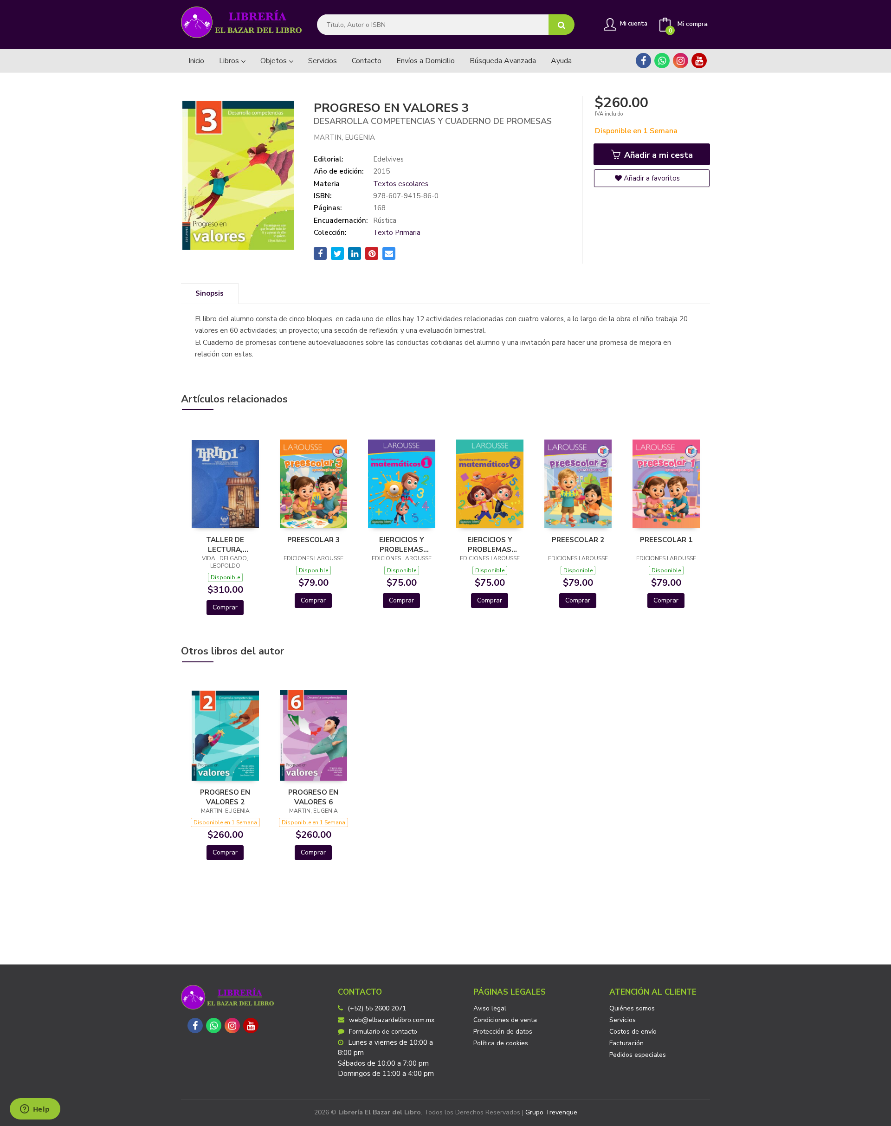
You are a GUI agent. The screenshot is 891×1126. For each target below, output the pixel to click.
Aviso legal (489, 1008)
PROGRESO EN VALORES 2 (225, 797)
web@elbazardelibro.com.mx (391, 1020)
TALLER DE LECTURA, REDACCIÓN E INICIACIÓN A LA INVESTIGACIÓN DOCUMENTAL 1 (225, 544)
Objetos (274, 61)
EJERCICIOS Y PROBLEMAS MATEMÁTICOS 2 (489, 544)
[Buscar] (562, 24)
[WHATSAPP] (662, 60)
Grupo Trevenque (551, 1112)
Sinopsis (209, 293)
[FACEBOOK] (643, 60)
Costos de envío (633, 1031)
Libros (230, 61)
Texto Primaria (396, 232)
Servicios (622, 1020)
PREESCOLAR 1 (666, 539)
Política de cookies (500, 1043)
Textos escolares (400, 183)
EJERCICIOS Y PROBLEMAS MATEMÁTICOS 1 (401, 544)
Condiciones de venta (505, 1020)
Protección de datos (502, 1031)
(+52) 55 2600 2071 (377, 1008)
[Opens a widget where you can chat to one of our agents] (34, 1109)
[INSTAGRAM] (680, 60)
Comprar (225, 607)
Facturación (626, 1043)
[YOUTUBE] (699, 60)
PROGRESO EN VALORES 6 (313, 797)
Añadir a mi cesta (657, 155)
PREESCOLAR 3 (313, 539)
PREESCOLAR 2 (578, 539)
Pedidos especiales (637, 1054)
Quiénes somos (632, 1008)
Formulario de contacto (383, 1031)
